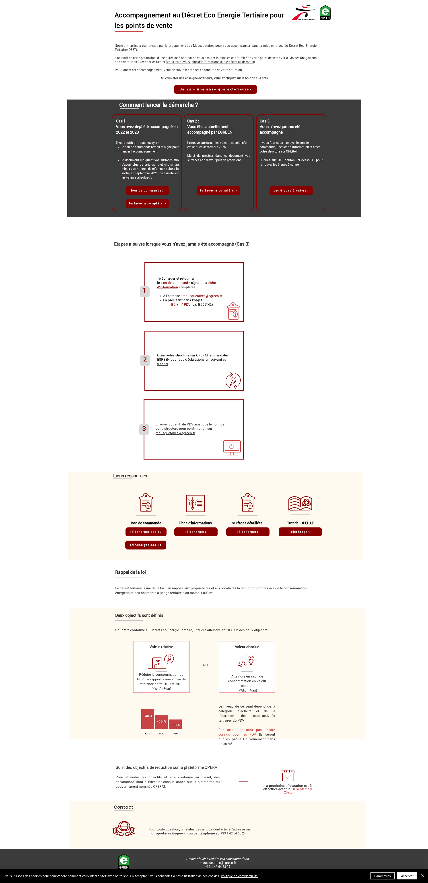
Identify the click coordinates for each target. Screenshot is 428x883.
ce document (233, 155)
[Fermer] (422, 875)
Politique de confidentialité (239, 876)
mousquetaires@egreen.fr (202, 296)
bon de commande (137, 147)
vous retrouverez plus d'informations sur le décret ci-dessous (210, 62)
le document (130, 160)
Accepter (407, 876)
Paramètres (382, 876)
